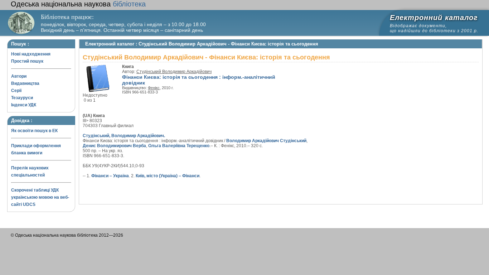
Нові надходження (30, 54)
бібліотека (78, 4)
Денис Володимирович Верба (114, 145)
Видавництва (25, 83)
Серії (16, 90)
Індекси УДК (23, 104)
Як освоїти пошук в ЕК (34, 130)
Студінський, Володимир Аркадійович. (124, 135)
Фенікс (154, 88)
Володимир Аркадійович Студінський (266, 140)
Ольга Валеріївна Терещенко (178, 145)
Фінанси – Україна (110, 175)
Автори (18, 76)
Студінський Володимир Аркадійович (174, 71)
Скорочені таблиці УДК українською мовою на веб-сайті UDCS (40, 197)
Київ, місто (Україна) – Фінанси (167, 175)
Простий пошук (27, 61)
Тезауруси (22, 97)
